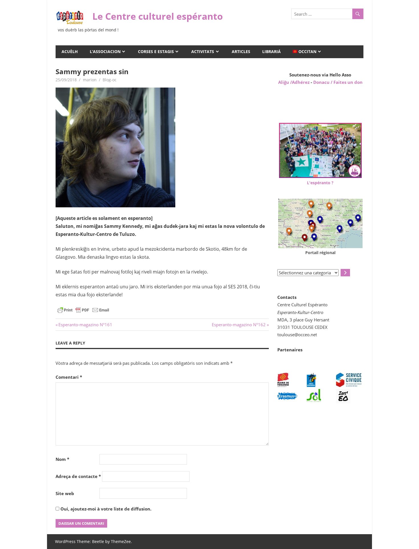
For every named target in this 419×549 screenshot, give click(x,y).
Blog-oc (110, 79)
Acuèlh (70, 51)
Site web (65, 493)
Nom (62, 459)
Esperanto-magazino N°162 (239, 324)
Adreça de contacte (78, 476)
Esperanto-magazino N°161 (85, 324)
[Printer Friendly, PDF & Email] (83, 309)
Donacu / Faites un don (338, 82)
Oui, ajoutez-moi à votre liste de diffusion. (105, 509)
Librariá (271, 51)
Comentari (69, 377)
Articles (241, 51)
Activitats (202, 51)
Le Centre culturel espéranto (157, 16)
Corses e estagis (156, 51)
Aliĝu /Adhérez (294, 82)
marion (90, 79)
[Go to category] (345, 272)
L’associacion (105, 51)
